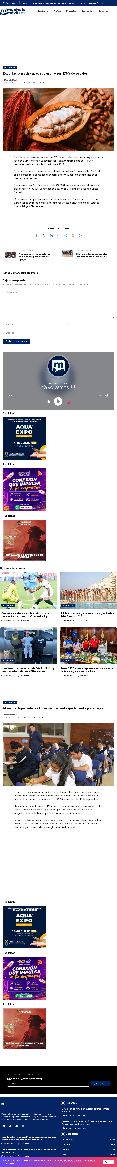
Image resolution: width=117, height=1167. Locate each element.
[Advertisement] (58, 39)
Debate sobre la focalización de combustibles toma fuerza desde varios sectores (87, 1122)
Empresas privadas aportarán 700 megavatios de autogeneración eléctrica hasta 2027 (61, 3)
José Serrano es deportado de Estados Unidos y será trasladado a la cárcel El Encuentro (27, 670)
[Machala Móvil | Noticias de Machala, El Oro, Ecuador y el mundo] (13, 11)
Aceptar (109, 1162)
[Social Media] (3, 1126)
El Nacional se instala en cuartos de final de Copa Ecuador (85, 1110)
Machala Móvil (10, 80)
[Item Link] (28, 590)
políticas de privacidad (72, 1160)
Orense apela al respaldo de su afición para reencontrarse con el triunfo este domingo (25, 615)
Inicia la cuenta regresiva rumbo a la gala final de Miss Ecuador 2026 (87, 615)
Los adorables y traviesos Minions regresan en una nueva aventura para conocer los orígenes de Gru (28, 1138)
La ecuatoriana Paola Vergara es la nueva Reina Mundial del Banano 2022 (28, 1151)
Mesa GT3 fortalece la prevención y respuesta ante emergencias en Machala (87, 670)
